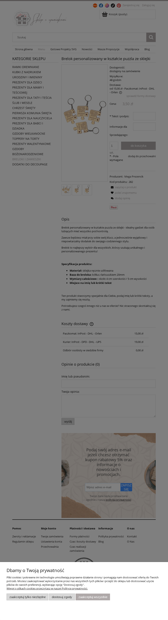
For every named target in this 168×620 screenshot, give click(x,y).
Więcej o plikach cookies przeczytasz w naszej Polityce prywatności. (47, 588)
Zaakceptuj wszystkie (92, 597)
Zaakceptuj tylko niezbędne (27, 597)
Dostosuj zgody (62, 597)
